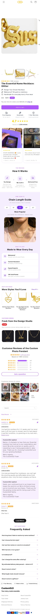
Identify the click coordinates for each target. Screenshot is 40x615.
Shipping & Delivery (7, 601)
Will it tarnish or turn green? (11, 550)
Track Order (4, 598)
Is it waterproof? (7, 554)
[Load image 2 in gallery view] (20, 74)
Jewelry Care (24, 598)
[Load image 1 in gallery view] (9, 74)
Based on (20, 124)
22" (33, 207)
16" (13, 207)
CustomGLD (7, 588)
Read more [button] (5, 435)
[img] (5, 419)
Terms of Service (25, 605)
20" (26, 207)
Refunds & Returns (6, 605)
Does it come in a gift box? (10, 579)
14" (7, 207)
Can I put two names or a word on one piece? (16, 545)
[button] (4, 2)
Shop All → (35, 289)
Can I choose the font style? (10, 540)
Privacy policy (25, 601)
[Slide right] (38, 74)
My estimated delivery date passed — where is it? (17, 564)
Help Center (4, 595)
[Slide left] (2, 74)
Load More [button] (20, 521)
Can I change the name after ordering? (14, 559)
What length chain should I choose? (13, 574)
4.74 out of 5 (24, 355)
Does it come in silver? (9, 569)
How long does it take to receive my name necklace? (18, 535)
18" (20, 207)
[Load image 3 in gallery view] (30, 74)
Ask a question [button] (20, 374)
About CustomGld (26, 595)
